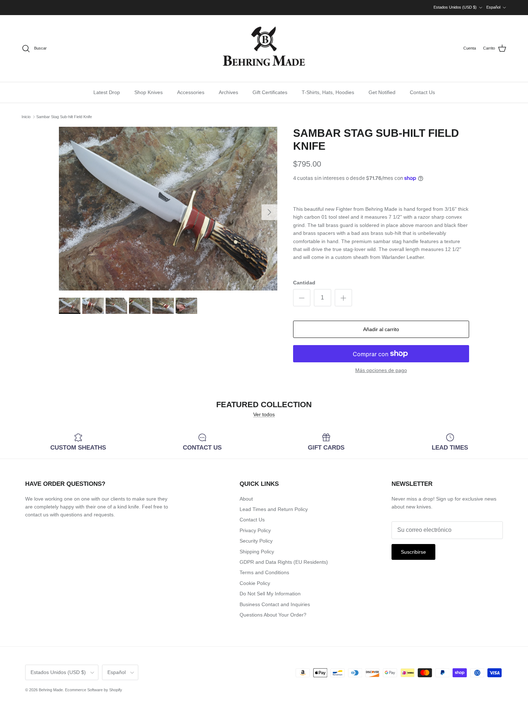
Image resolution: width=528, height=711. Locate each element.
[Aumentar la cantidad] (343, 297)
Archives (228, 92)
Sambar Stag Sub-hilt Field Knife (64, 117)
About (246, 499)
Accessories (190, 92)
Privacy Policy (255, 530)
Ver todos (264, 414)
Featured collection (264, 404)
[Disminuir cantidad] (301, 297)
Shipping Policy (257, 551)
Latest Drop (106, 92)
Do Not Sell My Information (270, 593)
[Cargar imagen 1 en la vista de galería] (168, 209)
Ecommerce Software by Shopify (93, 690)
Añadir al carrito (381, 329)
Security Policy (256, 541)
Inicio (26, 117)
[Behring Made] (264, 48)
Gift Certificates (270, 92)
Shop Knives (148, 92)
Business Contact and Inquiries (275, 604)
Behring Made (51, 690)
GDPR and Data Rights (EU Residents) (284, 562)
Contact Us (422, 92)
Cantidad (304, 282)
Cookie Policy (255, 583)
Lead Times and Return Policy (274, 509)
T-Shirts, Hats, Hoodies (328, 92)
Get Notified (382, 92)
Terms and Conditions (264, 572)
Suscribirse (413, 552)
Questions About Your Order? (273, 615)
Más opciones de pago (381, 370)
